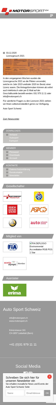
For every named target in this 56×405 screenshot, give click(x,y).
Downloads (14, 155)
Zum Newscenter (11, 119)
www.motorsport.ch (18, 321)
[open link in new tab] (41, 196)
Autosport (13, 137)
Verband (13, 134)
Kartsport (13, 140)
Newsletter (14, 175)
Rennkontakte (15, 172)
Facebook (11, 113)
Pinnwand (14, 152)
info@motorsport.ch (18, 318)
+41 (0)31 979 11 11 (23, 344)
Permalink (5, 113)
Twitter (16, 113)
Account (13, 158)
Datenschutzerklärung (19, 169)
